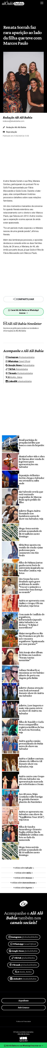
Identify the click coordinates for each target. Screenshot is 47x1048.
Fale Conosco (23, 1007)
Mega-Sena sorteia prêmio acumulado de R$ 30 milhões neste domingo (30, 532)
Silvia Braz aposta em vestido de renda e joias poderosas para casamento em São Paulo (31, 550)
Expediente (24, 1000)
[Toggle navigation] (42, 3)
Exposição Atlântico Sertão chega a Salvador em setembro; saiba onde (31, 479)
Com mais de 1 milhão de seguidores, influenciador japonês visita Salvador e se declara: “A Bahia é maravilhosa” (31, 621)
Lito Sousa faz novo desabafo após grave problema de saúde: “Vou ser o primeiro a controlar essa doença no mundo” (30, 585)
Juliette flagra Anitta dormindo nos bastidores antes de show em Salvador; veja (31, 514)
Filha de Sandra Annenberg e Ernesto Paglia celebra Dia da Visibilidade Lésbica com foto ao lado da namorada (31, 833)
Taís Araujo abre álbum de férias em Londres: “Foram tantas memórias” (31, 656)
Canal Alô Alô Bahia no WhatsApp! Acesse (24, 311)
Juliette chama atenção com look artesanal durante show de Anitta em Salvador (31, 691)
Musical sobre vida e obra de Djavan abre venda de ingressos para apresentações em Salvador (32, 461)
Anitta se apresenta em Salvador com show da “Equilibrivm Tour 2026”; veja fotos (31, 815)
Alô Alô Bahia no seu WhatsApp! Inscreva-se (23, 1046)
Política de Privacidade (23, 1021)
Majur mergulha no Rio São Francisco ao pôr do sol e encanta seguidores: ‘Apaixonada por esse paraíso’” (31, 638)
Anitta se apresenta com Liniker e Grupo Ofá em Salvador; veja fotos (31, 603)
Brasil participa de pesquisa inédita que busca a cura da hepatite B (31, 443)
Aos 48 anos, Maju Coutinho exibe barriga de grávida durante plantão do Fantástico (31, 798)
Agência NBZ (23, 1040)
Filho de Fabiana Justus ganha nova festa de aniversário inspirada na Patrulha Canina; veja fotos (31, 567)
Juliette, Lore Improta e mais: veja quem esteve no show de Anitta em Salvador (31, 709)
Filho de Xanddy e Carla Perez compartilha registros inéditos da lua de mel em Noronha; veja (31, 727)
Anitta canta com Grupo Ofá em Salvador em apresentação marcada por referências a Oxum (31, 780)
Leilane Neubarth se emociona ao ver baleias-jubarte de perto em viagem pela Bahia (32, 674)
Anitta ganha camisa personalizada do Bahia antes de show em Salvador (31, 744)
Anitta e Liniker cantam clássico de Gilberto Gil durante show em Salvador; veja (31, 762)
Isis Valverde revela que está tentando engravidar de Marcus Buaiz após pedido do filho (31, 497)
